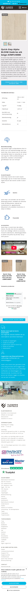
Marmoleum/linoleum (7, 502)
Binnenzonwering (6, 494)
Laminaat (4, 491)
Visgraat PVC (5, 553)
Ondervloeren (5, 504)
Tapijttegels (4, 492)
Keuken (3, 534)
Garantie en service (6, 418)
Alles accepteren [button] (14, 583)
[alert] (14, 580)
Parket (3, 505)
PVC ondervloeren (6, 483)
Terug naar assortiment (14, 319)
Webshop (23, 3)
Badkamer (4, 524)
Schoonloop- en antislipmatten (10, 509)
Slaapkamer (4, 526)
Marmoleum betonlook (8, 479)
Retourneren (4, 416)
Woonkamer (4, 536)
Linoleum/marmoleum (7, 551)
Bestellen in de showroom (8, 413)
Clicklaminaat (5, 557)
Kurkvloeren (4, 500)
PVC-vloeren (4, 489)
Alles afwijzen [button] (14, 587)
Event (2, 541)
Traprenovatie (5, 515)
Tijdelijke (3, 539)
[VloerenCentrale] (7, 7)
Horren (3, 496)
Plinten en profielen (7, 507)
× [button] (26, 569)
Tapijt (3, 511)
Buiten (3, 523)
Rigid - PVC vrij (5, 487)
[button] (14, 590)
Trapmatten (4, 513)
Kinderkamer (4, 537)
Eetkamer (4, 528)
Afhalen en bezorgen (7, 415)
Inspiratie (6, 3)
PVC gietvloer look (6, 485)
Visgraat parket (5, 555)
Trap (2, 521)
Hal (2, 530)
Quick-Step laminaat (7, 558)
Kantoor (3, 532)
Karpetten (4, 498)
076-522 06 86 (15, 1)
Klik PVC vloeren (6, 481)
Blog (14, 3)
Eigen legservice (6, 543)
